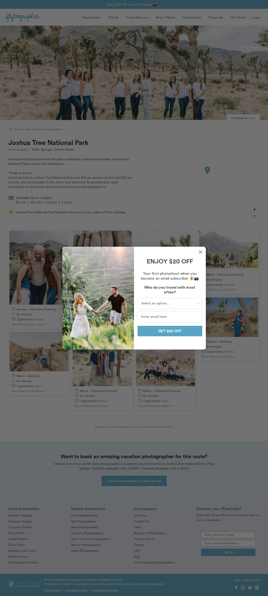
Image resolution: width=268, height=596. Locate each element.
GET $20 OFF (170, 331)
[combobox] (168, 303)
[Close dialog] (200, 252)
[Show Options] (198, 303)
